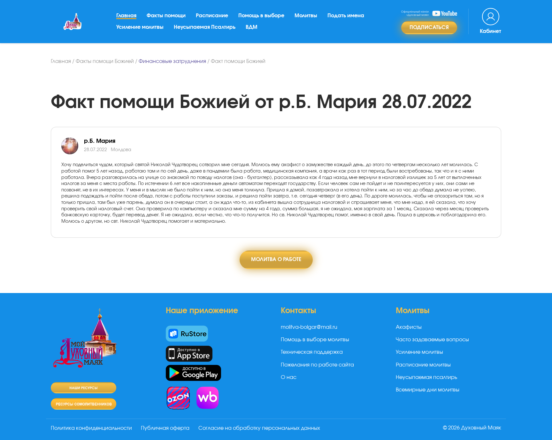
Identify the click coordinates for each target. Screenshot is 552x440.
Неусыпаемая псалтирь (426, 377)
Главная (126, 15)
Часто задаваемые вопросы (432, 339)
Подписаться (429, 27)
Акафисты (409, 327)
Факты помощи (166, 15)
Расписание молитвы (423, 364)
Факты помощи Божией (105, 61)
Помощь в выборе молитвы (315, 339)
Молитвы (306, 15)
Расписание (212, 15)
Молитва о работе (276, 259)
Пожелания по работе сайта (317, 364)
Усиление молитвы (140, 27)
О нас (288, 377)
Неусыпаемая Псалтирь (204, 27)
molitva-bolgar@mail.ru (309, 327)
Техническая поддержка (312, 352)
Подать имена (345, 15)
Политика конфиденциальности (91, 428)
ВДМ (251, 27)
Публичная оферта (165, 428)
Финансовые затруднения (172, 61)
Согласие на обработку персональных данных (259, 428)
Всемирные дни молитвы (427, 389)
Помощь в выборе (261, 15)
